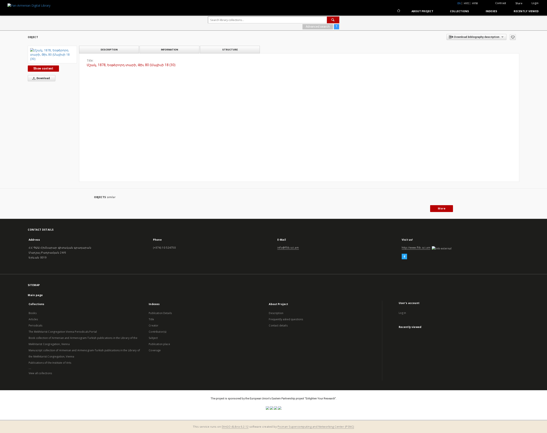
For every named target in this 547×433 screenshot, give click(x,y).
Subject (153, 338)
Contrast (500, 3)
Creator (153, 325)
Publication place (159, 344)
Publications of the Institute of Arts (50, 363)
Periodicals (36, 325)
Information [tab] (169, 49)
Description (276, 313)
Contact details (278, 325)
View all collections (40, 373)
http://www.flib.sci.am (416, 247)
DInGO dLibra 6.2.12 (235, 427)
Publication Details (160, 313)
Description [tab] (109, 49)
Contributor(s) (157, 332)
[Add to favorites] (513, 37)
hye (466, 3)
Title (151, 319)
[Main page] (398, 11)
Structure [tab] (230, 49)
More (441, 208)
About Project (422, 11)
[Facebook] (404, 257)
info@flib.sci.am (288, 247)
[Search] (333, 19)
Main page (35, 295)
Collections (459, 11)
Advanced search (318, 26)
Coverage (155, 350)
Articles (33, 319)
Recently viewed (526, 11)
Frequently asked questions (286, 319)
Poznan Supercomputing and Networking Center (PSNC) (316, 427)
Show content (43, 68)
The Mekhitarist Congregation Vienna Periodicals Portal (63, 332)
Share (518, 3)
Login (535, 3)
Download (43, 78)
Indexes (491, 11)
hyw (475, 3)
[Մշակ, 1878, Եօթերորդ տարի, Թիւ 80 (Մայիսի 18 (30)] (52, 54)
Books (33, 313)
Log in (402, 313)
